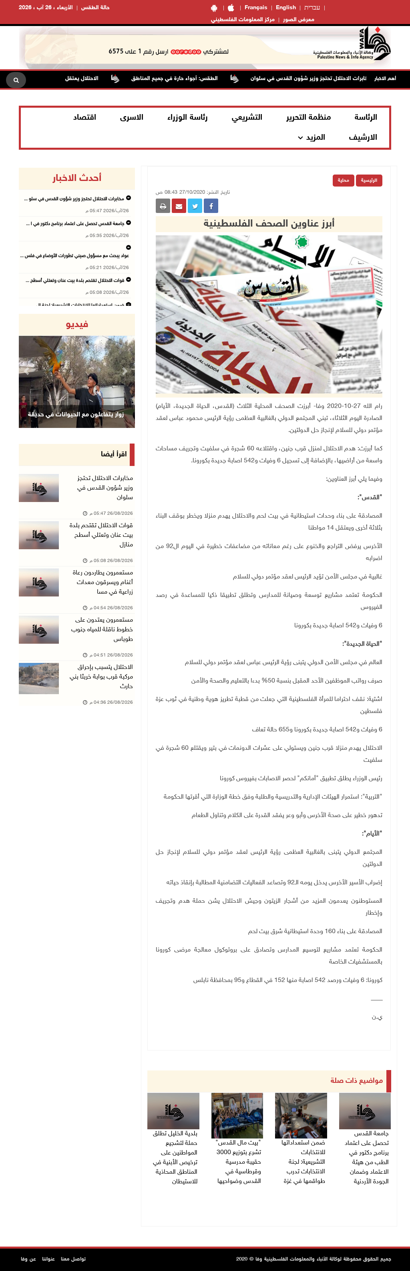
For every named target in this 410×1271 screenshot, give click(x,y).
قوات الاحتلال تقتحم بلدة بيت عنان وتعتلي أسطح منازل (101, 535)
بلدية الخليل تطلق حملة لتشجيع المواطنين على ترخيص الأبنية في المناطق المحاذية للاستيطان (175, 1158)
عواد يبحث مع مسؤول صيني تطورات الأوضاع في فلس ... (74, 256)
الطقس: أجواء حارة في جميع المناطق (195, 78)
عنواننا (48, 1259)
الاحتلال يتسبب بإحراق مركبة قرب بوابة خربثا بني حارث (101, 677)
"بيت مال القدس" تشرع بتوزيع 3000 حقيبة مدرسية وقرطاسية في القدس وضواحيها (238, 1162)
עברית (312, 8)
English (286, 7)
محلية (343, 180)
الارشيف (363, 138)
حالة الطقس (95, 7)
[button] (27, 371)
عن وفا (28, 1259)
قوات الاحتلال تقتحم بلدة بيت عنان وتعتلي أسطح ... (75, 280)
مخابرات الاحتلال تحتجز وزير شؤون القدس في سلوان (331, 78)
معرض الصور (298, 19)
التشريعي (247, 117)
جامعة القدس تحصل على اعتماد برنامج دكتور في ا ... (75, 224)
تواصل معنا (73, 1259)
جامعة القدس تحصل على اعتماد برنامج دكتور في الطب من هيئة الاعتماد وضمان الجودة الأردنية (367, 1158)
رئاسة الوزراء (187, 117)
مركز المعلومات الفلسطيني (243, 19)
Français (256, 7)
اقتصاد (84, 117)
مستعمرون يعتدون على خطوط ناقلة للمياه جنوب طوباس (102, 629)
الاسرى (131, 117)
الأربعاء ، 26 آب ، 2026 (46, 7)
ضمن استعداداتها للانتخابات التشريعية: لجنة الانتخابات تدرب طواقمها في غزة (303, 1162)
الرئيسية (369, 180)
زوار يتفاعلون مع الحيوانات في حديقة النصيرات (76, 425)
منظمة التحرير (308, 117)
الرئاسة (366, 117)
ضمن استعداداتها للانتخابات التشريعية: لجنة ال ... (78, 305)
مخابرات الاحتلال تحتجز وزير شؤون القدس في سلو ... (74, 199)
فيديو (77, 325)
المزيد (315, 138)
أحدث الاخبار (76, 179)
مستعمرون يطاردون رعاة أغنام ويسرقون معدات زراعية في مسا (103, 582)
